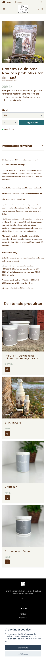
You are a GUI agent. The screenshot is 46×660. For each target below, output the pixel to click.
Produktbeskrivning (17, 145)
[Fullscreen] (23, 42)
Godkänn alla (23, 648)
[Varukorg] (42, 9)
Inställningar (23, 654)
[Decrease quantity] (4, 122)
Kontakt (23, 614)
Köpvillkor (23, 618)
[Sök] (38, 9)
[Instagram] (22, 599)
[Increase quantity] (15, 122)
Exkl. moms (18, 2)
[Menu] (4, 9)
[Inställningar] (41, 2)
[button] (40, 43)
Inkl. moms (6, 2)
